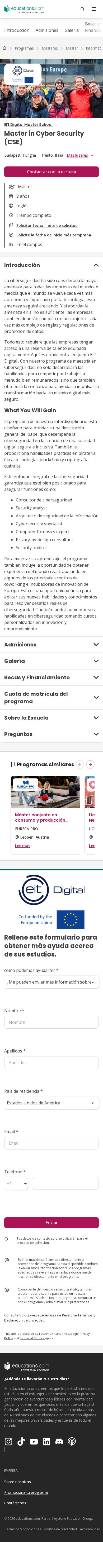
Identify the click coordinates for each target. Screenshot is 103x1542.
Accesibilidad (90, 1529)
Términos (85, 1315)
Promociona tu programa (26, 1492)
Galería (72, 30)
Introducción (16, 30)
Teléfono (15, 1172)
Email (11, 1131)
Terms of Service (32, 1338)
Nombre (14, 1011)
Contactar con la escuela (51, 172)
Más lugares (77, 155)
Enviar (51, 1223)
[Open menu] (94, 9)
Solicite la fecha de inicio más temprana (53, 234)
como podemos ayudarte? (31, 970)
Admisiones (47, 30)
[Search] (82, 9)
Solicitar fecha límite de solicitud (47, 225)
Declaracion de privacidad (24, 1320)
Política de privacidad (60, 1529)
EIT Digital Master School (28, 124)
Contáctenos (15, 1502)
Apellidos (15, 1051)
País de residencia (23, 1091)
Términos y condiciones (23, 1529)
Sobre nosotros (17, 1481)
